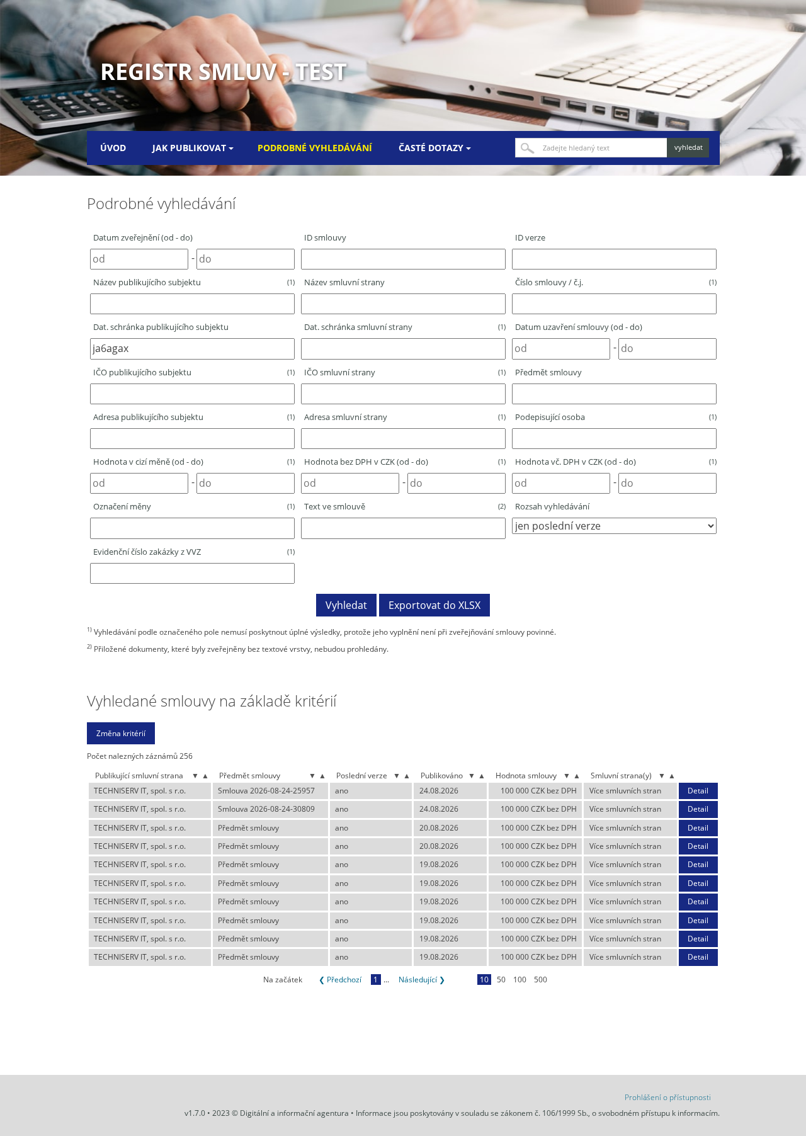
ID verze (530, 237)
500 (540, 979)
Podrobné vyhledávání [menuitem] (315, 148)
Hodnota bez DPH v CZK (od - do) (405, 461)
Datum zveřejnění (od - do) (143, 237)
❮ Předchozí (340, 979)
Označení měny (194, 506)
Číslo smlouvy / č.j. (616, 282)
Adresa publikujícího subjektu (194, 417)
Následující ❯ (422, 979)
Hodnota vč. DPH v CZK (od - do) (616, 461)
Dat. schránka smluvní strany (405, 326)
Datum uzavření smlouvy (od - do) (578, 326)
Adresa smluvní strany (405, 417)
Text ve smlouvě (405, 506)
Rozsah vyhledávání (552, 506)
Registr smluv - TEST (223, 71)
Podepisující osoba (616, 417)
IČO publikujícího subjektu (194, 372)
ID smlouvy (325, 237)
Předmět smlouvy (548, 372)
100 (519, 979)
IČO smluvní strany (405, 372)
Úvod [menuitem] (113, 148)
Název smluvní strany (344, 282)
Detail (698, 791)
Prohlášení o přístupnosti (668, 1097)
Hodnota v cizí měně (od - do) (194, 461)
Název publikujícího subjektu (194, 282)
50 (501, 979)
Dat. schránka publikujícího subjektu (161, 326)
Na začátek (282, 979)
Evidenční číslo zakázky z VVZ (194, 551)
